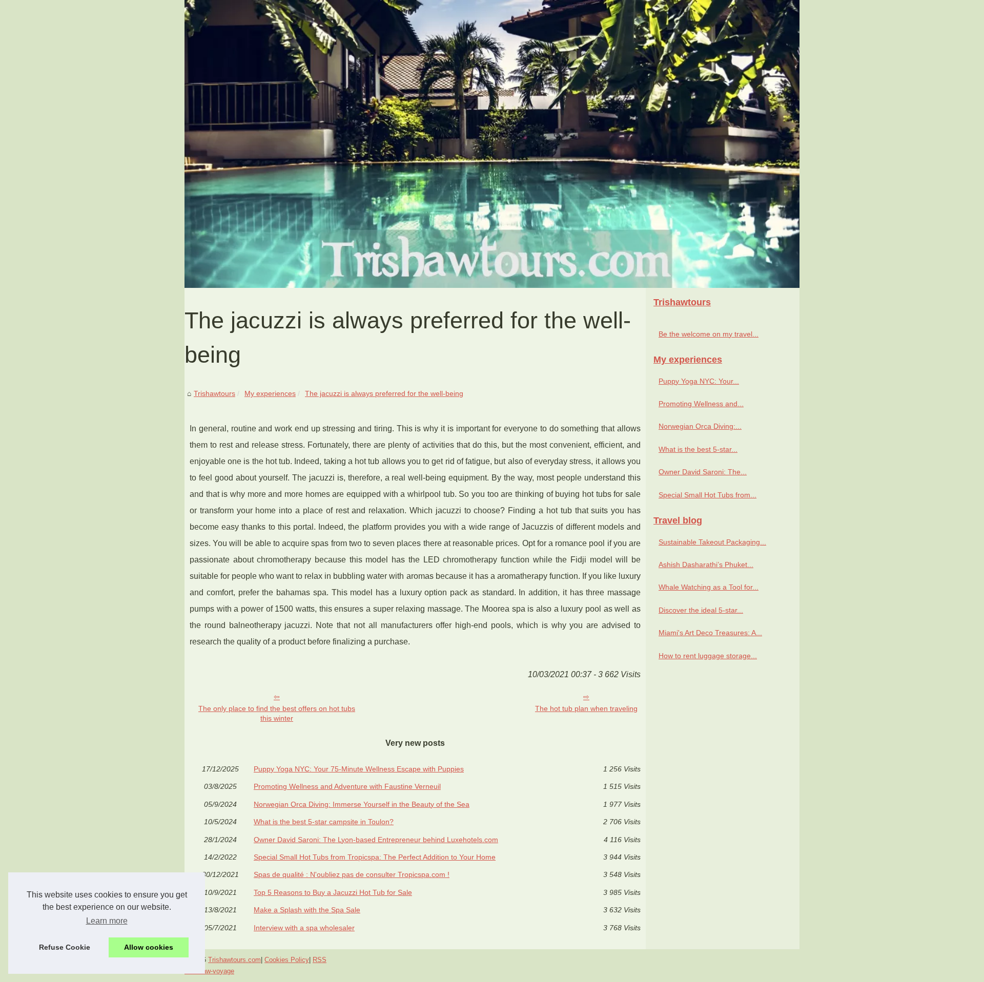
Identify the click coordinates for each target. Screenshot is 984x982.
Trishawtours (214, 393)
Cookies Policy (286, 960)
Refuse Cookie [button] (64, 947)
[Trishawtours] (491, 144)
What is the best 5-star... (698, 449)
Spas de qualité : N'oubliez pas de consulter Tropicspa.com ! (351, 874)
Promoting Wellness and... (701, 404)
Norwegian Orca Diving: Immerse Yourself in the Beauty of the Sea (361, 804)
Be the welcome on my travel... (708, 334)
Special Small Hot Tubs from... (707, 495)
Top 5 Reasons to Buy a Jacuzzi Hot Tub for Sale (333, 892)
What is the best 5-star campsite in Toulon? (324, 821)
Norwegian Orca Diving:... (700, 426)
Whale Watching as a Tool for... (708, 587)
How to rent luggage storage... (708, 656)
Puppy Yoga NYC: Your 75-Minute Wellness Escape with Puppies (359, 768)
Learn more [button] (107, 920)
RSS (319, 960)
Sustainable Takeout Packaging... (712, 542)
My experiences (270, 393)
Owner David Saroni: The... (703, 472)
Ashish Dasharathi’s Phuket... (706, 564)
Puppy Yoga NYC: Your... (699, 381)
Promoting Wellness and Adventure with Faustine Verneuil (347, 786)
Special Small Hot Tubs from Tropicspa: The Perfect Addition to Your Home (375, 857)
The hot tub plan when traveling (586, 708)
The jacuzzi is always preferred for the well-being (384, 393)
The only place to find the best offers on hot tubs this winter (276, 713)
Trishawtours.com (234, 960)
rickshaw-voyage (209, 971)
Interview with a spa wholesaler (304, 927)
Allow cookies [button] (148, 947)
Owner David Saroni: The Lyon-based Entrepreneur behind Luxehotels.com (376, 839)
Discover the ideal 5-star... (701, 610)
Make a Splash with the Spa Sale (307, 909)
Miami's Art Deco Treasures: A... (710, 633)
